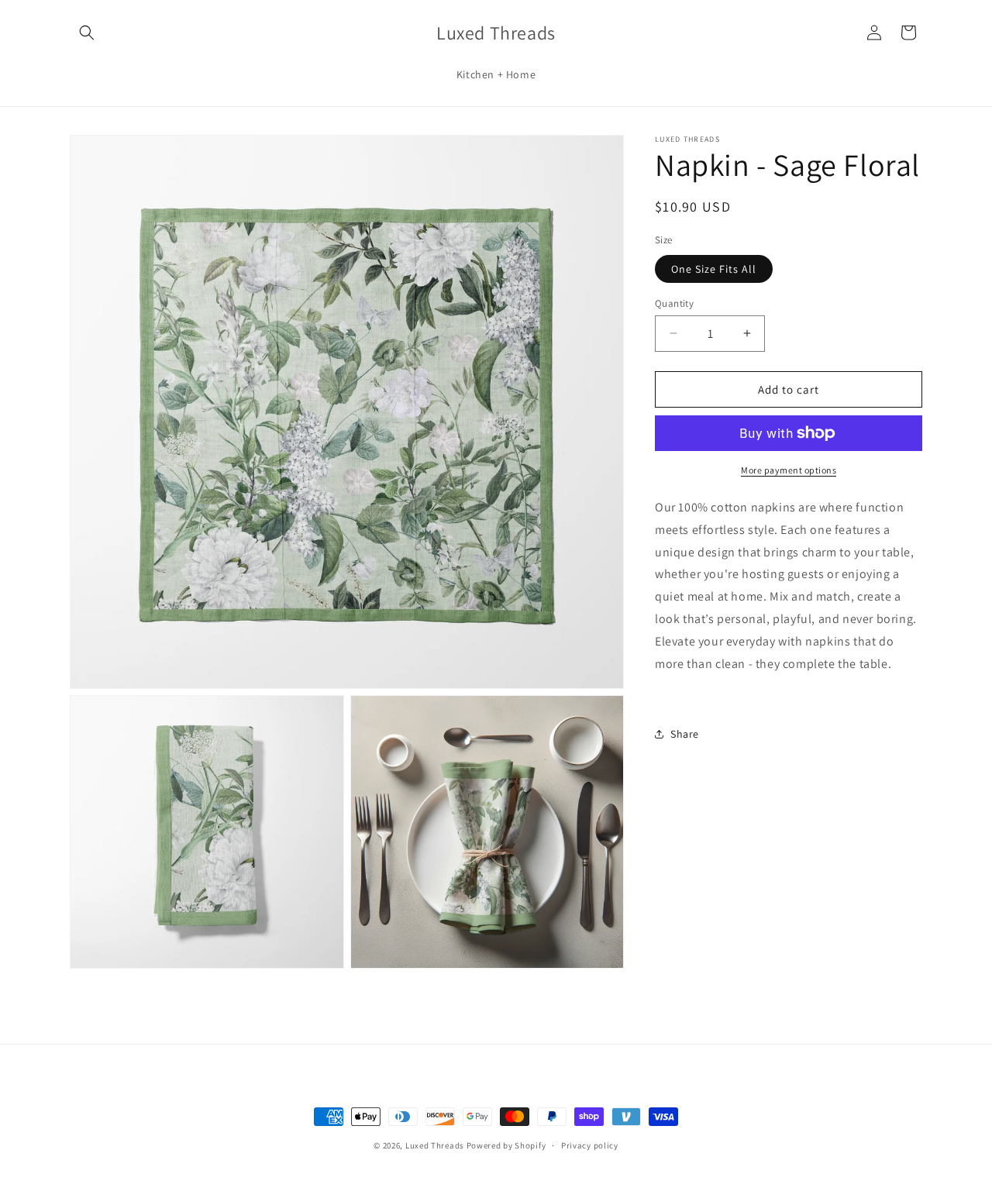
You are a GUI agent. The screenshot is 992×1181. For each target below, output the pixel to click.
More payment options (788, 470)
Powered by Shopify (506, 1145)
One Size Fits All (713, 268)
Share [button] (684, 733)
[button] (87, 32)
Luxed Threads (434, 1145)
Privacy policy (589, 1144)
